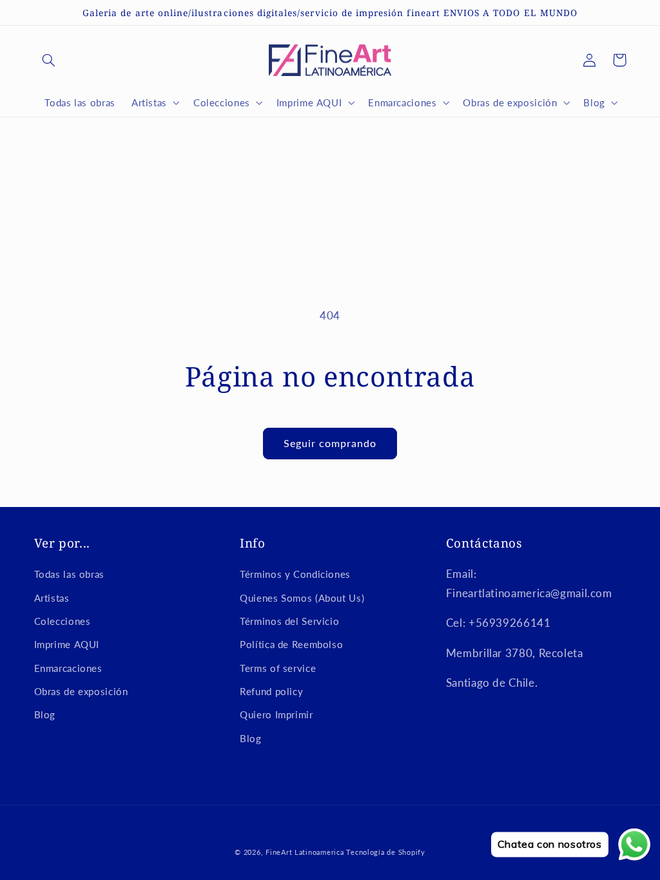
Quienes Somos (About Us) (302, 598)
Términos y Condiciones (295, 574)
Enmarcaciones (68, 668)
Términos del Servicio (289, 621)
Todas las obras (69, 574)
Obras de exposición (81, 691)
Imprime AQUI (67, 644)
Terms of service (278, 668)
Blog (45, 714)
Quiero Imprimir (276, 714)
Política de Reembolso (291, 644)
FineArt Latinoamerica (305, 852)
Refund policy (271, 691)
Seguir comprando (330, 443)
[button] (49, 60)
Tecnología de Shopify (385, 852)
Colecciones (62, 621)
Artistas (52, 598)
